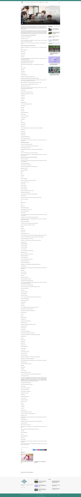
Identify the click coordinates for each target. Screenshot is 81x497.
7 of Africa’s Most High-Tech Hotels (55, 36)
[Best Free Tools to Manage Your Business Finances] (50, 40)
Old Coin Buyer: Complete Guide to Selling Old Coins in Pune (56, 488)
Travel (51, 494)
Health (37, 494)
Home (25, 2)
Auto (23, 494)
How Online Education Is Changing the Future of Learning (40, 462)
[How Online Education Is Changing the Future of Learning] (40, 457)
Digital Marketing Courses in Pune (24, 447)
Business (28, 2)
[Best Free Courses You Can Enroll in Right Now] (27, 467)
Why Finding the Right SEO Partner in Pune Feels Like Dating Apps (54, 64)
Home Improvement (41, 494)
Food (37, 2)
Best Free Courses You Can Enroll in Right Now (27, 472)
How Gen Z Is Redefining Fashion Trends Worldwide (55, 29)
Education (32, 2)
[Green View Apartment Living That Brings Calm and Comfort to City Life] (54, 70)
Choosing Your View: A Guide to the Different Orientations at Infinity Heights (56, 33)
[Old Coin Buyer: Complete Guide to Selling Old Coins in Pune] (50, 489)
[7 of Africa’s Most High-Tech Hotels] (50, 37)
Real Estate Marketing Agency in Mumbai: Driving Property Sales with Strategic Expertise (56, 482)
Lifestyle (40, 2)
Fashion (35, 2)
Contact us (46, 2)
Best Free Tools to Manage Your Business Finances (55, 40)
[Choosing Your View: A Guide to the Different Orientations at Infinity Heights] (50, 33)
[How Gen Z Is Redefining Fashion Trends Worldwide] (50, 29)
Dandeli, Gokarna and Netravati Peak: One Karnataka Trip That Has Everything (55, 54)
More (43, 2)
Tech (48, 494)
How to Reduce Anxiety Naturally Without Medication (56, 485)
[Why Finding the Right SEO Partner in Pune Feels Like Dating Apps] (54, 59)
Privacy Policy (59, 494)
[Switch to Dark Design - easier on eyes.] (58, 2)
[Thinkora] (22, 2)
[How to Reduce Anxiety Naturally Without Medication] (50, 486)
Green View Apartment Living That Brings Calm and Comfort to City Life (55, 74)
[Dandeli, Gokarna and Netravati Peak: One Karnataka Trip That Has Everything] (54, 48)
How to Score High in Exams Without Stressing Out (27, 462)
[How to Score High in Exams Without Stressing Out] (27, 457)
